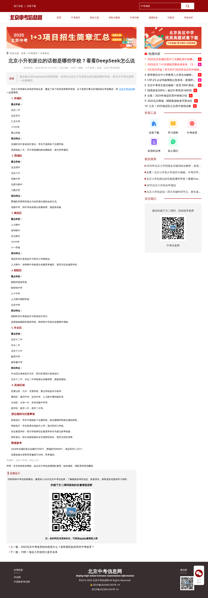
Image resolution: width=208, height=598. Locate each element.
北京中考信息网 (127, 89)
